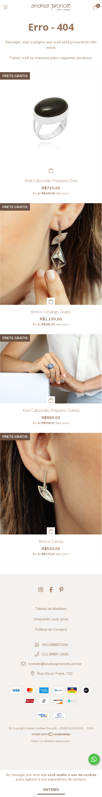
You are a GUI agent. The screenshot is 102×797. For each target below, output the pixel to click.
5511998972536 (55, 644)
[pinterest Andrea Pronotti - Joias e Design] (61, 590)
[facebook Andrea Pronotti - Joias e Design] (51, 590)
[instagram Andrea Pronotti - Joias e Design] (41, 590)
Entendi (51, 789)
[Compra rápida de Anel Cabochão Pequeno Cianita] (51, 399)
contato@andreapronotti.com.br (54, 664)
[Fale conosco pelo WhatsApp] (94, 759)
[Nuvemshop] (51, 735)
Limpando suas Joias (51, 619)
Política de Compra (51, 629)
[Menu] (9, 7)
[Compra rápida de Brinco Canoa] (51, 530)
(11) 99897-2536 (55, 654)
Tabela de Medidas (51, 608)
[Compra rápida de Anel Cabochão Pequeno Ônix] (51, 170)
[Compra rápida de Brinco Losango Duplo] (51, 301)
